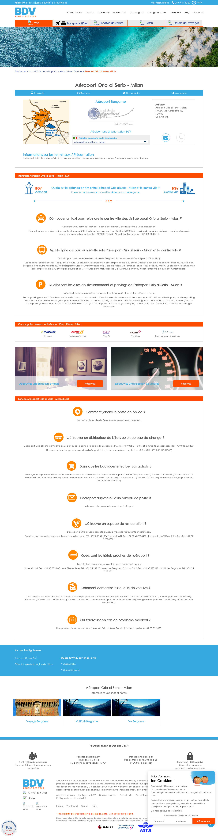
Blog (186, 12)
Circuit (84, 805)
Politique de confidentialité (71, 798)
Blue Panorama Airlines (167, 335)
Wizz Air (106, 335)
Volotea (135, 335)
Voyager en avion (157, 12)
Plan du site (126, 795)
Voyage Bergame (37, 721)
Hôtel (95, 805)
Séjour (59, 805)
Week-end (72, 805)
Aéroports (176, 12)
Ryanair (48, 335)
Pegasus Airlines (77, 335)
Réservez (90, 383)
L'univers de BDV (87, 795)
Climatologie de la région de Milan (34, 664)
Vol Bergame (136, 721)
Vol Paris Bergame (87, 721)
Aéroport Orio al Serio (26, 658)
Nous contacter (107, 795)
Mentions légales (65, 795)
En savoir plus (59, 2)
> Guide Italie (68, 663)
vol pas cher (80, 780)
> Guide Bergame (70, 669)
